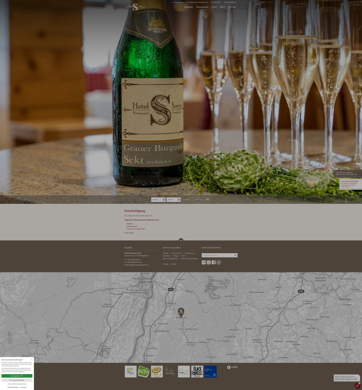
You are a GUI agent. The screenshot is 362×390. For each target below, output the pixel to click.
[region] (17, 367)
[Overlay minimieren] (31, 359)
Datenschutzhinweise (13, 387)
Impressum (23, 387)
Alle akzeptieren (15, 376)
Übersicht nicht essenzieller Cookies (17, 384)
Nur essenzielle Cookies (17, 380)
